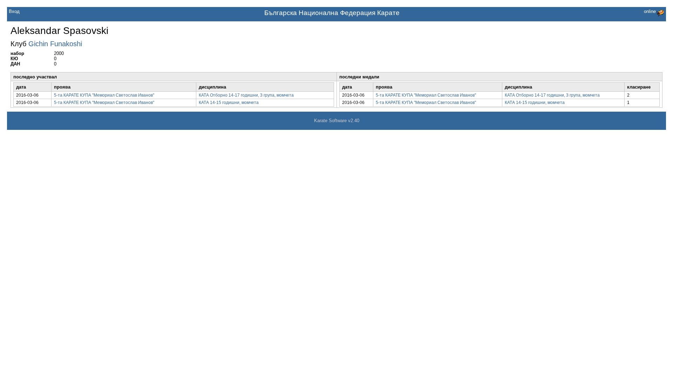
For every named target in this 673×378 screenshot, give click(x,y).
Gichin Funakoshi (55, 44)
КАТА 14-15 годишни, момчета (229, 102)
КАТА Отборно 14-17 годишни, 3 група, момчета (246, 95)
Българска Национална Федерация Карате (332, 12)
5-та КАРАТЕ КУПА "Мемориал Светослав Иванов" (104, 95)
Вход (14, 11)
